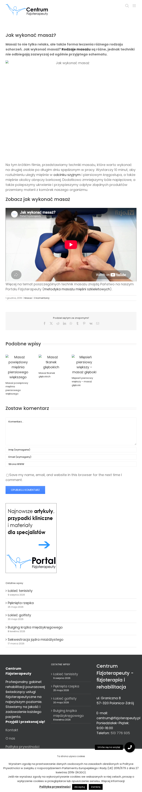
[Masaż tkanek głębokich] (51, 357)
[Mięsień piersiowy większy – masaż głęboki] (84, 357)
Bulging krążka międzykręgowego (35, 627)
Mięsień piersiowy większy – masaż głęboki (82, 381)
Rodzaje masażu (76, 49)
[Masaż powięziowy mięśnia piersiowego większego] (18, 357)
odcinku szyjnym (67, 174)
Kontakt (12, 730)
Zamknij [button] (95, 787)
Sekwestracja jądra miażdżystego (35, 639)
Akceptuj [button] (79, 787)
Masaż (28, 298)
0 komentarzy (42, 298)
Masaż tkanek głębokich (47, 374)
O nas (10, 738)
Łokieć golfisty (19, 615)
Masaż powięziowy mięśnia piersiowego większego (17, 388)
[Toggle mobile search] (127, 6)
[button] (130, 747)
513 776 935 (120, 733)
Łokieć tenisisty (20, 590)
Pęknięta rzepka (21, 603)
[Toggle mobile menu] (134, 6)
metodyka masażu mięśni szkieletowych (77, 289)
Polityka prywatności (22, 746)
